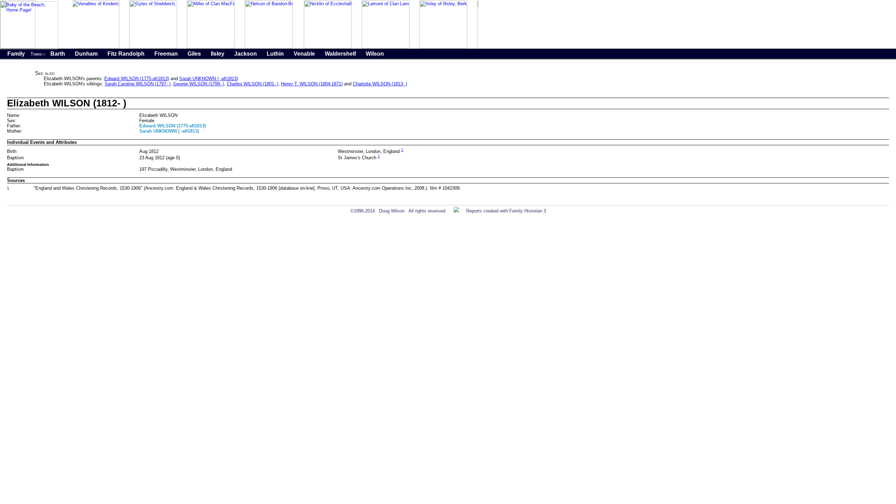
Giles (194, 54)
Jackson (245, 54)
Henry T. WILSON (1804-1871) (312, 83)
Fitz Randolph (126, 54)
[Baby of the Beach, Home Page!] (29, 47)
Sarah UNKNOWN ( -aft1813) (208, 78)
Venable (304, 54)
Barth (57, 54)
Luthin (275, 54)
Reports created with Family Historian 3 (506, 211)
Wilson (375, 54)
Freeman (166, 54)
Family (16, 54)
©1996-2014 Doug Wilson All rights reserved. (398, 211)
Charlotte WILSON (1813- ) (380, 83)
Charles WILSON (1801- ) (252, 83)
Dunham (86, 54)
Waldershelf (340, 54)
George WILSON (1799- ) (198, 83)
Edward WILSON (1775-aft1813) (136, 78)
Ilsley (217, 54)
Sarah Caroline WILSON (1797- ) (137, 83)
